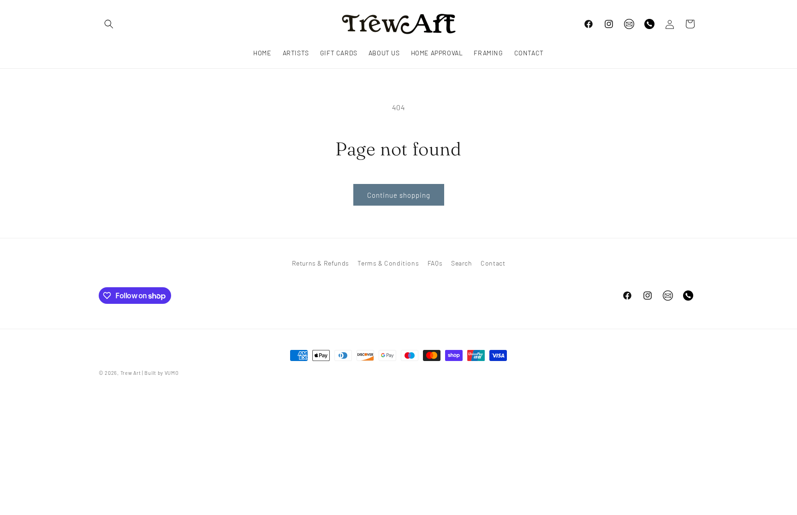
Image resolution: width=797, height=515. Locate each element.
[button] (109, 24)
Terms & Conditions (388, 263)
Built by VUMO (161, 373)
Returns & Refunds (320, 263)
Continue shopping (398, 195)
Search (461, 263)
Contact (493, 263)
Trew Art (130, 373)
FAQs (435, 263)
